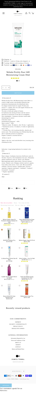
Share (19, 188)
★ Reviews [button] (6, 385)
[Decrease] (3, 87)
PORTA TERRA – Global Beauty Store (20, 379)
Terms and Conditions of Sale (18, 340)
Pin (26, 188)
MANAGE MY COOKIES (18, 328)
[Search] (29, 13)
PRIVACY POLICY (18, 326)
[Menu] (3, 13)
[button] (15, 78)
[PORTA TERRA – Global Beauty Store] (18, 13)
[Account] (26, 13)
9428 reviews (3, 390)
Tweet (11, 188)
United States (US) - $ (16, 371)
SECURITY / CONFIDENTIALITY (18, 324)
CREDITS (18, 344)
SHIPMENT (18, 322)
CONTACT (18, 347)
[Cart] (33, 13)
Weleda (18, 69)
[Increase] (9, 87)
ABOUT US (18, 342)
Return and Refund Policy (18, 349)
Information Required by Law (18, 338)
